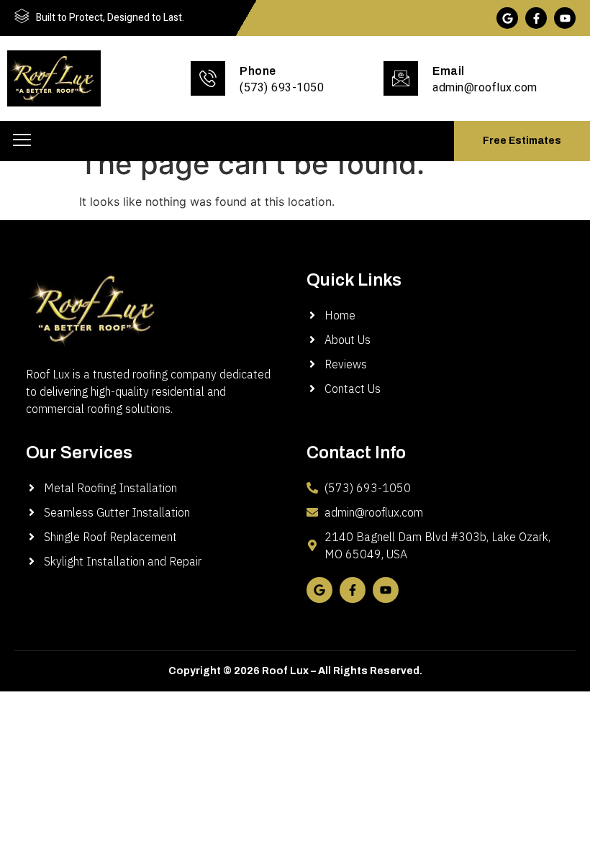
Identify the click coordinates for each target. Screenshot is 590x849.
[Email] (401, 78)
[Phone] (208, 78)
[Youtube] (565, 18)
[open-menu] (22, 141)
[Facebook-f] (536, 18)
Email (448, 71)
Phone (258, 71)
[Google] (507, 18)
